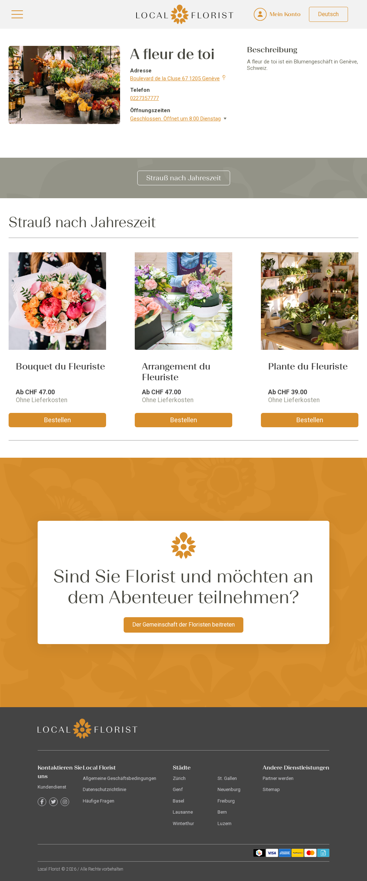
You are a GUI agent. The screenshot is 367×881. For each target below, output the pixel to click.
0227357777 (144, 98)
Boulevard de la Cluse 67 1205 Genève (175, 78)
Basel (178, 801)
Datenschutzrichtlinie (104, 789)
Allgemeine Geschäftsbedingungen (119, 778)
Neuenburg (229, 789)
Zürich (179, 778)
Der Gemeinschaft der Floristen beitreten (183, 624)
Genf (178, 789)
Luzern (225, 823)
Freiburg (226, 801)
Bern (222, 812)
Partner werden (278, 778)
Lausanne (183, 812)
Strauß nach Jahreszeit (183, 177)
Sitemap (271, 789)
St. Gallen (227, 778)
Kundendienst (52, 787)
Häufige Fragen (98, 801)
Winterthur (183, 823)
